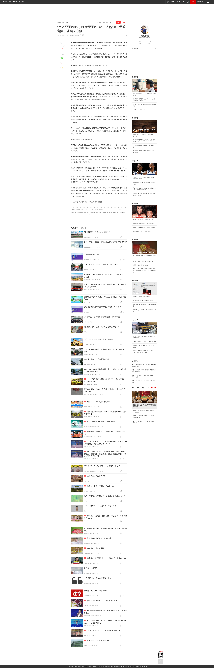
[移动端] (168, 2)
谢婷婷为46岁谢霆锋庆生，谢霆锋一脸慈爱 (144, 223)
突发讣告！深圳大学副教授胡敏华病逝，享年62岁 (102, 307)
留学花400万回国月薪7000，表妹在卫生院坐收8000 (106, 558)
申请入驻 (124, 22)
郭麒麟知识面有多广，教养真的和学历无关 (103, 601)
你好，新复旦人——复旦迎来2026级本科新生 (101, 264)
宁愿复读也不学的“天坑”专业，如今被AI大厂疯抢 (102, 466)
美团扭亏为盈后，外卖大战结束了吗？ (143, 300)
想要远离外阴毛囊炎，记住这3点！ (100, 538)
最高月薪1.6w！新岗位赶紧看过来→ (97, 578)
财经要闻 (135, 239)
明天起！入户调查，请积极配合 (95, 591)
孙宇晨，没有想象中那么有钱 (140, 265)
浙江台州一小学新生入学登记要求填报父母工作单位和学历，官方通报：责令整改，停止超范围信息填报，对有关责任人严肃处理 (105, 454)
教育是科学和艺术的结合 (144, 37)
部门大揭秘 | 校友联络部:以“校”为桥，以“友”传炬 (102, 317)
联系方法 (95, 666)
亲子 (147, 387)
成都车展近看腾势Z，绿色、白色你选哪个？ (144, 341)
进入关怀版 (21, 1)
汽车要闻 (135, 320)
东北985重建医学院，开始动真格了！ (98, 232)
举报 (126, 35)
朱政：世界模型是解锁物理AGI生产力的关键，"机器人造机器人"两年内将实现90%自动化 (144, 270)
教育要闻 (135, 77)
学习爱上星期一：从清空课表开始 (96, 359)
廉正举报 (130, 666)
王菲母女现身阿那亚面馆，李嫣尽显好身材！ (144, 227)
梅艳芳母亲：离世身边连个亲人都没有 (143, 220)
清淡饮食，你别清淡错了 (96, 548)
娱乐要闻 (135, 203)
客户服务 (105, 666)
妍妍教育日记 (75, 35)
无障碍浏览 (15, 1)
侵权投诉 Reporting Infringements (140, 666)
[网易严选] (179, 2)
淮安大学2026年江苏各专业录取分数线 (98, 339)
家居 (143, 387)
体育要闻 (135, 161)
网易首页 (5, 1)
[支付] (184, 2)
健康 (138, 387)
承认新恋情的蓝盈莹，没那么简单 (141, 231)
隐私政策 (110, 666)
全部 (155, 48)
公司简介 (90, 666)
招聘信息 (100, 666)
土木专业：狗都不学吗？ (96, 476)
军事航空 (153, 387)
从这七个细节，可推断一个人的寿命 (100, 486)
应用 (10, 1)
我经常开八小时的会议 (139, 109)
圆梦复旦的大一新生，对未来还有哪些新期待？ (101, 327)
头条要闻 (135, 118)
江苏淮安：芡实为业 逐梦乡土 (98, 640)
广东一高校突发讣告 (91, 254)
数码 (133, 387)
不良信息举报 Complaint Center (120, 666)
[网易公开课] (173, 2)
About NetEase (84, 666)
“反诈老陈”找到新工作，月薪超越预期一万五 (103, 630)
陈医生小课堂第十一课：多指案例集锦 (101, 422)
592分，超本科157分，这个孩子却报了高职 (100, 506)
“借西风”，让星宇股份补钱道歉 (98, 402)
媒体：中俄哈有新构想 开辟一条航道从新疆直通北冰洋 (104, 496)
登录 (193, 1)
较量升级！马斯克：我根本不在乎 (141, 297)
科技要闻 (135, 280)
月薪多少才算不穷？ (91, 568)
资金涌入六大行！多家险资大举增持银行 (143, 261)
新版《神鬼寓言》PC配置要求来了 (142, 410)
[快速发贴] (62, 44)
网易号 (63, 22)
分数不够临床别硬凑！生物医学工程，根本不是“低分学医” (105, 242)
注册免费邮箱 (200, 1)
